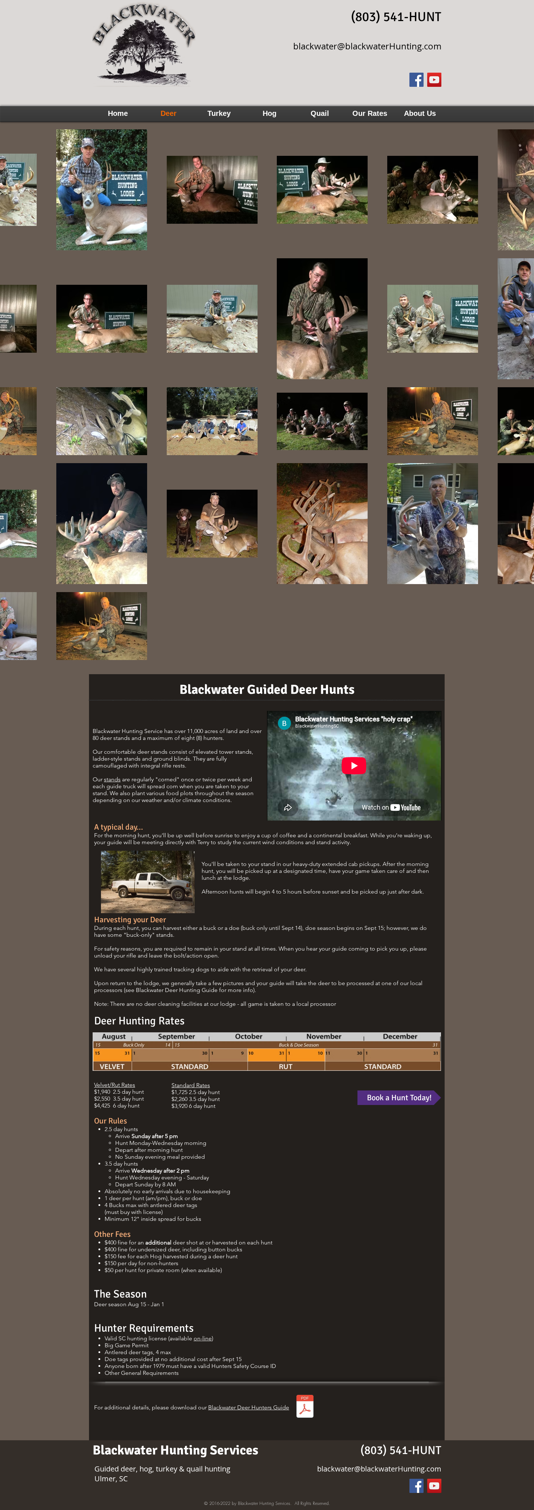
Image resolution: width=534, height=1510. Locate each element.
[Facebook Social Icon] (416, 80)
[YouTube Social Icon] (434, 80)
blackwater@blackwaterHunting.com (367, 46)
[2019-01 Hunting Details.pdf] (305, 1407)
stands (112, 779)
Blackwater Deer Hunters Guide (248, 1407)
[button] (370, 113)
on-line (203, 1338)
